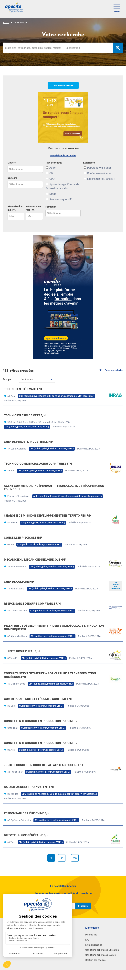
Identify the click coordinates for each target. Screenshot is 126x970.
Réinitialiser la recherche (63, 155)
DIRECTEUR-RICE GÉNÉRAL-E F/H (26, 835)
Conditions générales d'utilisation (102, 950)
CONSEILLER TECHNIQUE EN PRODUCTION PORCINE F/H (42, 721)
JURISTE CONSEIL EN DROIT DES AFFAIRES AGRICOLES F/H (43, 765)
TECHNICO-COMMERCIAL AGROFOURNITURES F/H (38, 463)
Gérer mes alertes (114, 370)
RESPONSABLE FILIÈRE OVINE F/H (27, 813)
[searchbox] (88, 48)
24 (75, 858)
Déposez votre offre (63, 85)
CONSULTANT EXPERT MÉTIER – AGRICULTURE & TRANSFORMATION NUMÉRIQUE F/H (50, 675)
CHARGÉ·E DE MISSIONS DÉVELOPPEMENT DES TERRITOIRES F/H (47, 515)
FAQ (87, 939)
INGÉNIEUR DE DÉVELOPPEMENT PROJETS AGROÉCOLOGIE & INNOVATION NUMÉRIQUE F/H (54, 627)
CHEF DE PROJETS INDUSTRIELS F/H (28, 441)
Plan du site (91, 934)
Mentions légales (93, 944)
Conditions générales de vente (100, 955)
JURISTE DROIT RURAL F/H (22, 651)
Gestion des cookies (95, 960)
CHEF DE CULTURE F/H (19, 581)
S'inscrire (83, 906)
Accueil (6, 22)
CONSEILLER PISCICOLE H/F (23, 537)
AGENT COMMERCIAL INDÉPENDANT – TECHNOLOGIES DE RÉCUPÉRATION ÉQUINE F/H (54, 487)
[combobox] (88, 48)
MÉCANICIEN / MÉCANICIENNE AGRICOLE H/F (35, 559)
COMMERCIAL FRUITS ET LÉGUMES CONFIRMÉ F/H (38, 699)
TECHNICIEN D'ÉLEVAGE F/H (23, 389)
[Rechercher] (118, 48)
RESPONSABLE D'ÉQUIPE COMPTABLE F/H (32, 603)
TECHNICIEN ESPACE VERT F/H (25, 415)
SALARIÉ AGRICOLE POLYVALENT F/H (29, 787)
